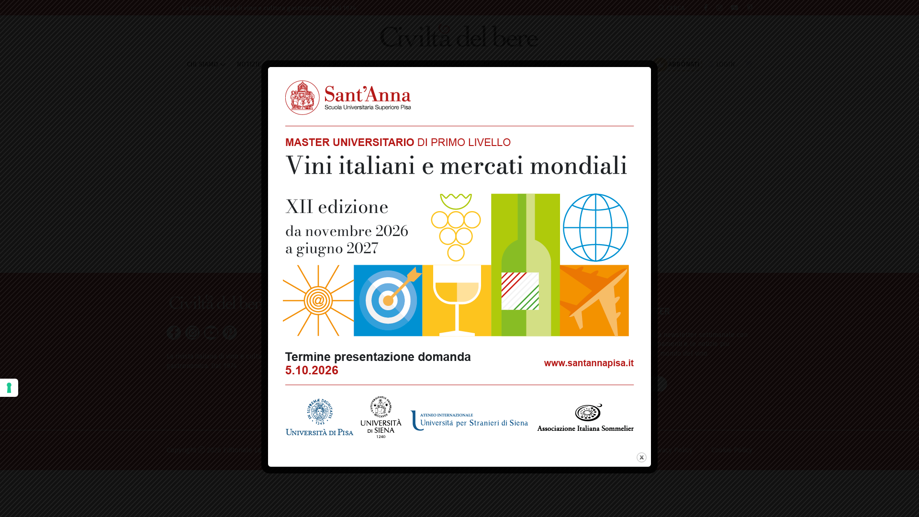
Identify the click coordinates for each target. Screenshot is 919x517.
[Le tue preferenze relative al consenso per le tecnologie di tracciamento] (9, 388)
